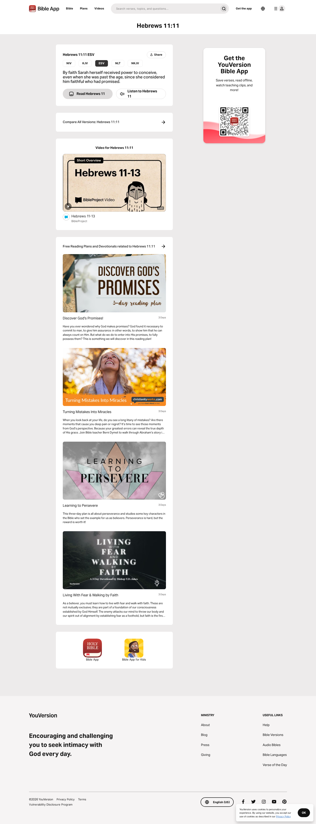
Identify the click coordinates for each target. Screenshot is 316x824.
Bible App (92, 659)
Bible (69, 8)
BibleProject (79, 221)
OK (304, 812)
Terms (82, 799)
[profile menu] (279, 8)
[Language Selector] (263, 8)
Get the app (244, 8)
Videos (99, 8)
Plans (83, 8)
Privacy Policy (66, 799)
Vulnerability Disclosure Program (50, 804)
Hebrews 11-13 (87, 216)
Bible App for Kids (134, 659)
